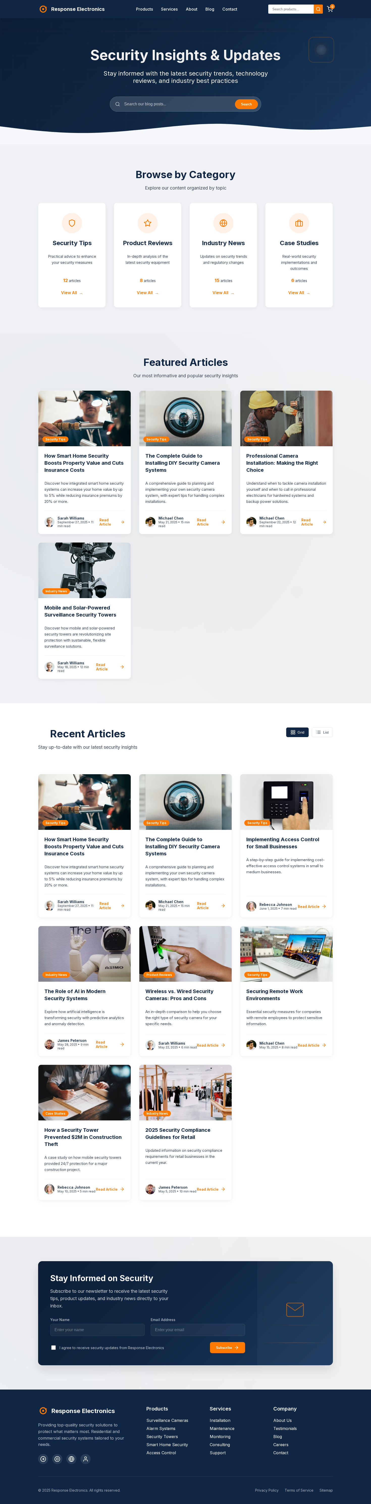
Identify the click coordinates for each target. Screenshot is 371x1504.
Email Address (163, 1320)
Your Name (60, 1320)
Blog (209, 9)
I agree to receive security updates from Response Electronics (112, 1348)
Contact (229, 9)
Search (246, 104)
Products (144, 9)
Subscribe (224, 1348)
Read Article (105, 522)
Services (169, 9)
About (191, 9)
